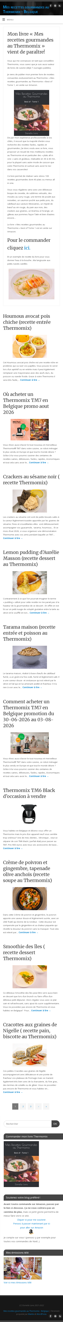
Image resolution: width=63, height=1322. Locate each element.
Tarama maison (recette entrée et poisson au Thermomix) (29, 633)
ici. (27, 248)
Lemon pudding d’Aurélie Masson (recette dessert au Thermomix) (31, 558)
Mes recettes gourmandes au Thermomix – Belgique (26, 1311)
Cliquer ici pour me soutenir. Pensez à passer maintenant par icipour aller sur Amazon (31, 1223)
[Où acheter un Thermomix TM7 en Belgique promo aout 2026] (31, 430)
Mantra (31, 1314)
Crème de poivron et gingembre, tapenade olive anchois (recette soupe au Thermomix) (27, 871)
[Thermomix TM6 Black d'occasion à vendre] (31, 815)
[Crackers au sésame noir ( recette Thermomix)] (32, 501)
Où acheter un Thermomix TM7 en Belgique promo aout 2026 (26, 403)
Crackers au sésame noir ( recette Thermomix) (31, 480)
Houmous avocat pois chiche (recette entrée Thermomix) (27, 322)
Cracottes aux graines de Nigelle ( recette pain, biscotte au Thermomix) (30, 1030)
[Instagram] (55, 6)
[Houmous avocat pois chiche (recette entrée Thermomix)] (32, 347)
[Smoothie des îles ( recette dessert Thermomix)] (32, 977)
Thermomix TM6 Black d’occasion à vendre (29, 793)
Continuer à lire (30, 380)
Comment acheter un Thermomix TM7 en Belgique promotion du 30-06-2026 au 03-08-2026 (28, 713)
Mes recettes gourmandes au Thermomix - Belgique (26, 9)
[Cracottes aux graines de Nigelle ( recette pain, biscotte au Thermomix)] (32, 1055)
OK (54, 1123)
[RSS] (59, 6)
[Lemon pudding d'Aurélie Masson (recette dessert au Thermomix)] (32, 583)
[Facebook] (50, 6)
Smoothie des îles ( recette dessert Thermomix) (24, 952)
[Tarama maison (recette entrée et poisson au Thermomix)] (32, 658)
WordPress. (42, 1314)
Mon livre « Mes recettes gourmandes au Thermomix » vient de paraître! (30, 43)
